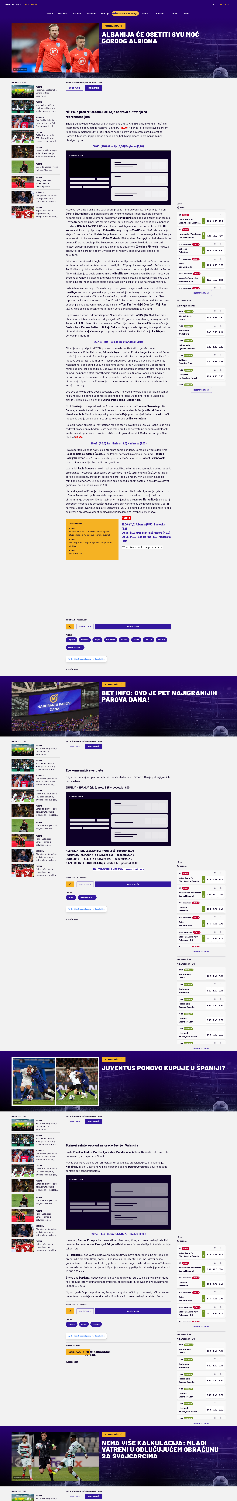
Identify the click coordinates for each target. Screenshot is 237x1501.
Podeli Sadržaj (112, 26)
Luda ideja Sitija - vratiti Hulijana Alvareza (47, 168)
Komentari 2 (74, 88)
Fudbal (39, 87)
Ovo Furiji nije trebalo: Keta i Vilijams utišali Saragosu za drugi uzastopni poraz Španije (46, 123)
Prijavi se (224, 4)
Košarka (40, 117)
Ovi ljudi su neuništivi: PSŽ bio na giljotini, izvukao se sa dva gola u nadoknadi (47, 138)
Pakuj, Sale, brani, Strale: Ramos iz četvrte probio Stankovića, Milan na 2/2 (45, 183)
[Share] (70, 626)
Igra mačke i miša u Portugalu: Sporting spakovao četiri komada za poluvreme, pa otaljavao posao (47, 108)
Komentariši (94, 88)
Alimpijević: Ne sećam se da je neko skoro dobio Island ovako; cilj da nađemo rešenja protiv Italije (46, 198)
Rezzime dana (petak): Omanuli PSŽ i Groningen (46, 92)
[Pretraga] (213, 4)
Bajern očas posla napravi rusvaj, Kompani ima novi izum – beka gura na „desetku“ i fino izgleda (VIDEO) (47, 213)
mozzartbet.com (201, 293)
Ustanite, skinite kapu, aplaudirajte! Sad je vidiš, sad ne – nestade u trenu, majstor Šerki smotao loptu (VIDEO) (46, 153)
